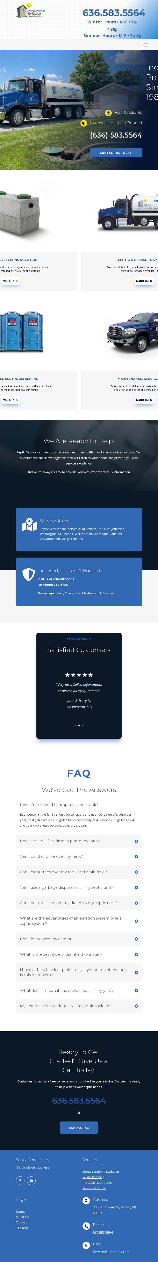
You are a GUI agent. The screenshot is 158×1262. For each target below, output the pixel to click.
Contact (21, 1222)
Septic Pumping (93, 1177)
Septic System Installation (100, 1171)
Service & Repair (94, 1188)
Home (20, 1211)
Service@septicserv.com (111, 1251)
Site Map (22, 1228)
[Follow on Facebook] (20, 1180)
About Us (22, 1217)
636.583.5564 (103, 1232)
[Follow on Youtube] (31, 1180)
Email (98, 1244)
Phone (99, 1225)
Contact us (79, 1127)
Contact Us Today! (116, 153)
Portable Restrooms (97, 1182)
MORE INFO (11, 281)
